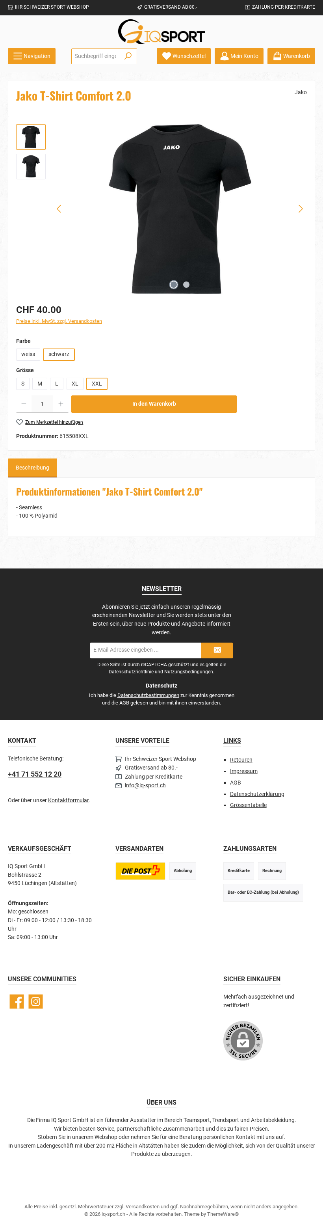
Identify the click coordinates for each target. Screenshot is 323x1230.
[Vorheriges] (59, 209)
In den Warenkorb (154, 404)
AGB (124, 703)
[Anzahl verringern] (24, 404)
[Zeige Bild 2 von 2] (186, 284)
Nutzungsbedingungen (188, 672)
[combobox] (95, 56)
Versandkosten (143, 1207)
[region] (161, 209)
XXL (97, 383)
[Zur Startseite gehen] (161, 31)
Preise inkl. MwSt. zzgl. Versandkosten (59, 321)
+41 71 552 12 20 (34, 774)
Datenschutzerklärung (257, 794)
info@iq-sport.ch (145, 785)
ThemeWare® (223, 1214)
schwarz (58, 354)
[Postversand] (140, 871)
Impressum (244, 771)
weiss (28, 354)
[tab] (32, 467)
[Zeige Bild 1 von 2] (174, 284)
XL (75, 383)
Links (232, 740)
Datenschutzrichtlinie (131, 672)
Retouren (241, 760)
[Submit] (217, 650)
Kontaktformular (68, 800)
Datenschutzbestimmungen (148, 695)
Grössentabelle (248, 805)
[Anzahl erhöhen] (61, 404)
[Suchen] (128, 56)
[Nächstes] (300, 209)
